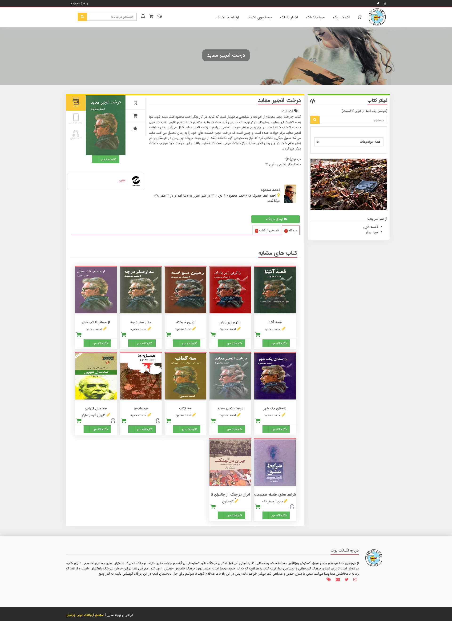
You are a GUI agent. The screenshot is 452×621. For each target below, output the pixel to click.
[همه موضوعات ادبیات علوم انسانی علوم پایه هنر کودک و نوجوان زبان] (349, 141)
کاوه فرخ (228, 501)
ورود (85, 3)
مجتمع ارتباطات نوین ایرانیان (85, 614)
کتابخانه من (108, 159)
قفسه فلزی (370, 227)
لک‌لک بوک (341, 17)
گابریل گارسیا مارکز (93, 415)
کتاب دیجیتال (75, 123)
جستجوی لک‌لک (259, 17)
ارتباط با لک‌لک (227, 17)
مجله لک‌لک (315, 17)
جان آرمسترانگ (272, 501)
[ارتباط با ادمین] (159, 16)
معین (121, 180)
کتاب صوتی (75, 138)
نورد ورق (372, 232)
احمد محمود (272, 329)
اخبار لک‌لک (289, 17)
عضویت (75, 3)
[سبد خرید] (150, 16)
